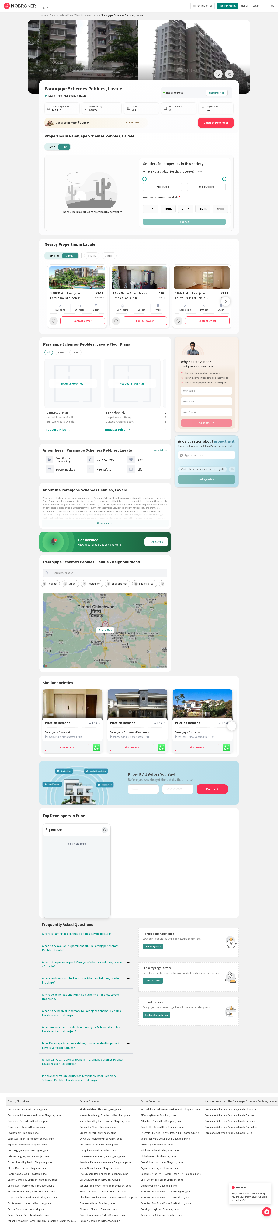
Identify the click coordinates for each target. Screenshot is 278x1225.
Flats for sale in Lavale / (88, 15)
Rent (42, 7)
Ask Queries (206, 479)
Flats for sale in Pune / (62, 15)
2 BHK (109, 256)
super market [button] (146, 583)
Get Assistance (153, 980)
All (48, 352)
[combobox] (108, 573)
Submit (184, 221)
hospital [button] (52, 583)
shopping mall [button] (119, 583)
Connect (204, 422)
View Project (66, 747)
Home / (44, 15)
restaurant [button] (94, 583)
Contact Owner (82, 320)
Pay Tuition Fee (204, 5)
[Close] (267, 1188)
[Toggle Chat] (266, 1211)
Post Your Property (227, 5)
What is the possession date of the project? (202, 469)
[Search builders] (105, 830)
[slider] (144, 179)
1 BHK (92, 256)
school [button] (72, 583)
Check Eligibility (153, 946)
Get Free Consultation (156, 1014)
